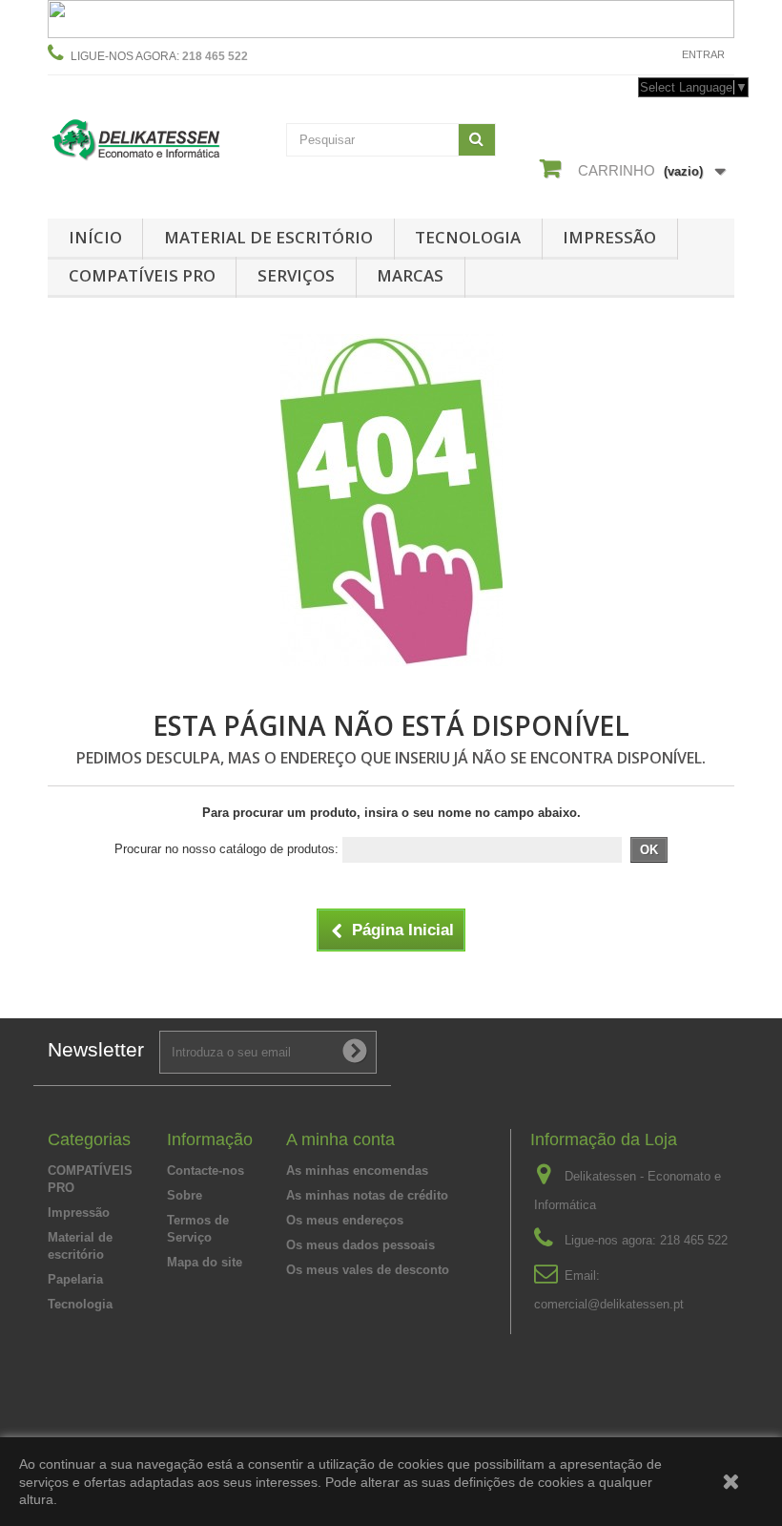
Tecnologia (468, 237)
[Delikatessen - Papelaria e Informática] (152, 137)
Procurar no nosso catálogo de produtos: (226, 849)
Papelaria (75, 1279)
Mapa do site (204, 1262)
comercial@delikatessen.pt (609, 1304)
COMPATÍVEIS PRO (142, 275)
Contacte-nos (622, 54)
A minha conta (340, 1139)
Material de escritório (268, 237)
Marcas (410, 275)
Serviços (296, 275)
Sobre (184, 1195)
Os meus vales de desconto (367, 1270)
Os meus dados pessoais (360, 1245)
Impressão (609, 237)
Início (95, 237)
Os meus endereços (344, 1220)
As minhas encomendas (357, 1170)
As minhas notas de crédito (367, 1195)
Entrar (703, 54)
